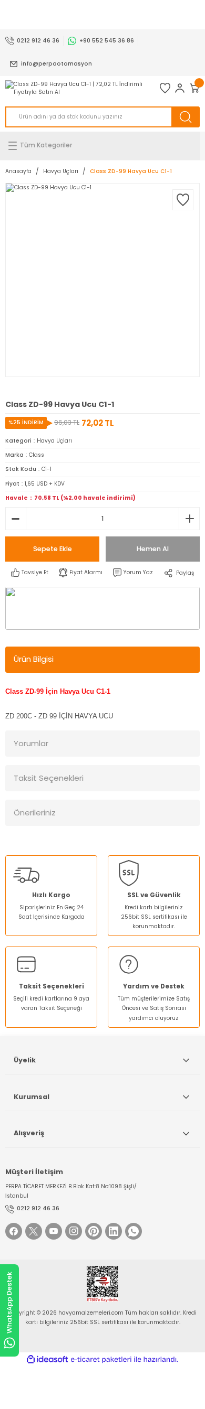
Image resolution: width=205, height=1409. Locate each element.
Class (36, 455)
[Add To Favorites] (182, 199)
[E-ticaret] (101, 1359)
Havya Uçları (54, 441)
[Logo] (77, 88)
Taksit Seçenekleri (49, 777)
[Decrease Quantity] (15, 518)
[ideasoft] (47, 1359)
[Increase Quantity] (189, 518)
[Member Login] (180, 88)
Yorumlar (31, 743)
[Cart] (194, 88)
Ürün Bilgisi (34, 658)
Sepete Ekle (52, 548)
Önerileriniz (35, 812)
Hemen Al (153, 548)
